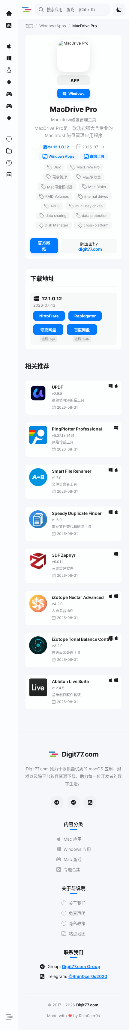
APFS (55, 206)
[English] (9, 174)
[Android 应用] (9, 82)
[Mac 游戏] (9, 94)
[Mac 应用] (9, 46)
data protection (94, 215)
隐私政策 (77, 923)
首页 (29, 25)
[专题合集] (9, 25)
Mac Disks (97, 187)
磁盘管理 (59, 177)
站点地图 (77, 933)
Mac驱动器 (91, 177)
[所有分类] (9, 150)
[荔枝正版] (9, 162)
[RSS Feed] (90, 802)
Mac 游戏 (73, 859)
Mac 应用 (73, 839)
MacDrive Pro (88, 167)
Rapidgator (85, 316)
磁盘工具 (97, 156)
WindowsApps (52, 25)
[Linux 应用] (9, 70)
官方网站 (44, 245)
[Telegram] (57, 802)
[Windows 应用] (9, 58)
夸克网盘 (48, 329)
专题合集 (72, 869)
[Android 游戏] (9, 118)
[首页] (9, 13)
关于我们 (77, 903)
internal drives (96, 196)
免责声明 (77, 913)
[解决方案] (9, 138)
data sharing (56, 215)
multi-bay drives (89, 206)
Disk (57, 167)
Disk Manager (56, 225)
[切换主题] (119, 10)
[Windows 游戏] (9, 106)
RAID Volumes (57, 196)
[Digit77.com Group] (74, 802)
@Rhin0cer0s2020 (87, 976)
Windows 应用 (77, 849)
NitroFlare (49, 316)
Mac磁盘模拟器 (60, 187)
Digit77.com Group (81, 966)
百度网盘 (82, 329)
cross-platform (96, 225)
